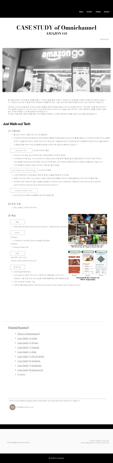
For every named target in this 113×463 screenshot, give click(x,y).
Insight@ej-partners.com (25, 407)
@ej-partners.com (21, 442)
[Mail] (12, 407)
